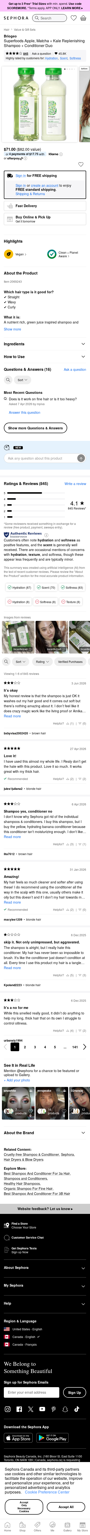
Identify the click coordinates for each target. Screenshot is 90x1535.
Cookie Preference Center (47, 1492)
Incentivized (20, 649)
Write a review (75, 483)
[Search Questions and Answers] (8, 380)
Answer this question (24, 412)
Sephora (67, 1154)
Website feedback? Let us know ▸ (45, 1208)
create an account (44, 185)
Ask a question (41, 53)
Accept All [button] (66, 1507)
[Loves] (73, 18)
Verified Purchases (70, 662)
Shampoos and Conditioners (25, 1178)
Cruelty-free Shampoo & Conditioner (31, 1154)
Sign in (21, 185)
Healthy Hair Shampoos (22, 1183)
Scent (63, 58)
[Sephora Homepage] (16, 18)
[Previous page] (5, 1047)
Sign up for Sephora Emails (26, 1382)
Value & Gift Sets (25, 29)
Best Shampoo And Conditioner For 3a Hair (37, 1173)
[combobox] (49, 18)
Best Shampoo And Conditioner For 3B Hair (37, 1193)
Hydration (51, 58)
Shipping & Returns (30, 193)
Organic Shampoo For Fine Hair (28, 1188)
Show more (12, 329)
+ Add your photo (17, 1080)
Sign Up (74, 1392)
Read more (12, 716)
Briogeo (10, 36)
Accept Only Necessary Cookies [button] (24, 1506)
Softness (75, 58)
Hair (6, 29)
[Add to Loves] (81, 164)
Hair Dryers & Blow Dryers (23, 1159)
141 (75, 1046)
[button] (23, 1492)
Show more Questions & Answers (35, 428)
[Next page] (84, 1047)
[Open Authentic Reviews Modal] (46, 534)
